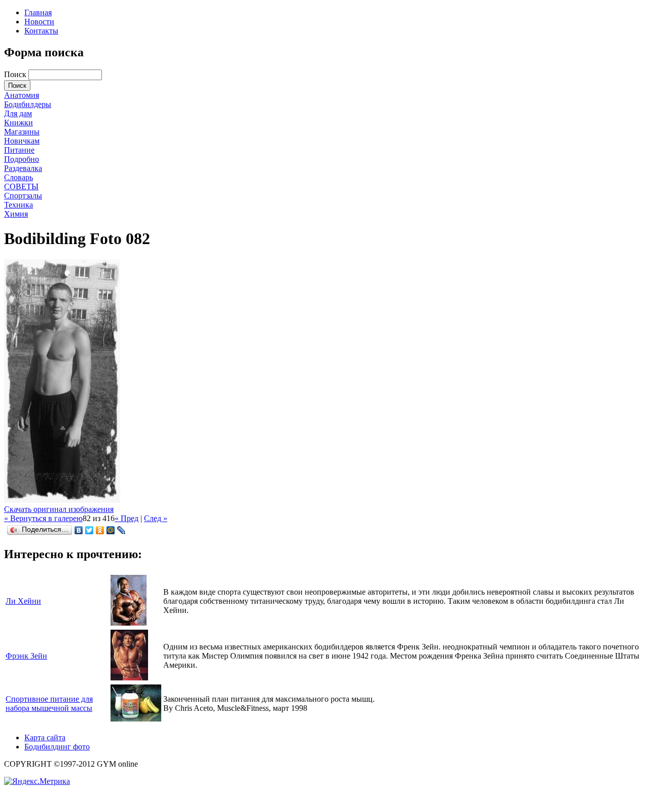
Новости (39, 21)
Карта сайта (44, 737)
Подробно (21, 159)
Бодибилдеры (27, 104)
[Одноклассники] (100, 530)
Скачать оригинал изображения (59, 509)
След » (155, 518)
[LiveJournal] (121, 530)
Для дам (18, 113)
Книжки (18, 122)
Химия (16, 214)
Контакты (41, 30)
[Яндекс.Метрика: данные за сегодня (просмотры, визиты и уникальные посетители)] (37, 781)
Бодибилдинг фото (57, 746)
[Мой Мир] (110, 530)
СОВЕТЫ (21, 186)
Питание (19, 150)
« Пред (126, 518)
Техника (18, 204)
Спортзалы (23, 195)
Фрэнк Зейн (26, 655)
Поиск (16, 74)
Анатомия (21, 95)
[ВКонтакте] (79, 530)
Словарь (18, 177)
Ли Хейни (23, 601)
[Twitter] (89, 530)
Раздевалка (23, 168)
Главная (38, 12)
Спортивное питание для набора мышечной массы (49, 703)
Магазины (22, 131)
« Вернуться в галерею (43, 518)
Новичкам (22, 140)
